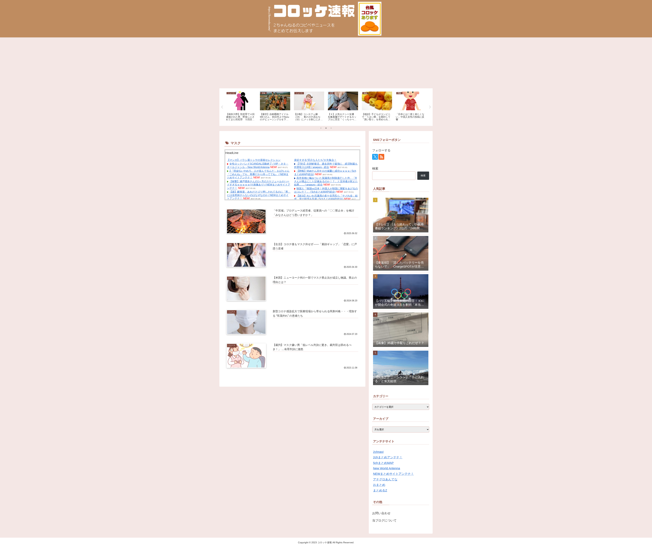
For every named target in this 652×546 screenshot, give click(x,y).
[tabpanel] (241, 106)
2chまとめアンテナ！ (387, 457)
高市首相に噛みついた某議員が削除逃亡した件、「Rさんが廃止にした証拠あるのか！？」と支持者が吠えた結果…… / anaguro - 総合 (326, 181)
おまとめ (379, 485)
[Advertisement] (326, 63)
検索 (375, 168)
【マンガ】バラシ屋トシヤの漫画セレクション (253, 159)
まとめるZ (380, 490)
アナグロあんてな (385, 479)
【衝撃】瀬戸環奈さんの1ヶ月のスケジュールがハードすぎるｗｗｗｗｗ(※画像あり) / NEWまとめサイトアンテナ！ (258, 184)
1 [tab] (321, 128)
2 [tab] (326, 128)
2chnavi (378, 452)
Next (430, 107)
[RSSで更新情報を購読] (381, 157)
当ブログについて (384, 520)
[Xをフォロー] (375, 157)
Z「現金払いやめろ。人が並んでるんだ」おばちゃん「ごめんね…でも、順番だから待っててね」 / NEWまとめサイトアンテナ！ (258, 174)
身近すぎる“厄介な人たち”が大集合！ (315, 159)
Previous (222, 107)
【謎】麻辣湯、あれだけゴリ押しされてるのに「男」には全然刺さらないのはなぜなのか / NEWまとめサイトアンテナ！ (259, 195)
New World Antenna (386, 468)
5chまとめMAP (383, 463)
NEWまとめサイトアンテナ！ (393, 473)
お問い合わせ (381, 513)
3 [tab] (331, 128)
